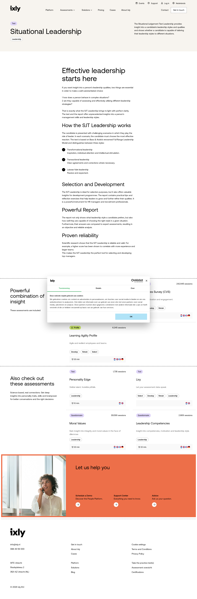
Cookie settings (139, 544)
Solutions (86, 10)
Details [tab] (98, 288)
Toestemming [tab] (64, 288)
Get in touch (178, 10)
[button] (68, 10)
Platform (49, 10)
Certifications (138, 572)
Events (141, 3)
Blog (73, 572)
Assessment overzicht (142, 567)
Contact (164, 10)
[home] (15, 10)
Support (154, 3)
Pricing (101, 10)
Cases (113, 10)
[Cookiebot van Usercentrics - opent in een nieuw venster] (133, 280)
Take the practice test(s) (143, 563)
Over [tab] (133, 288)
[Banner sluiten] (146, 281)
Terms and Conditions (142, 549)
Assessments (66, 10)
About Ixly (125, 10)
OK (131, 317)
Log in (166, 3)
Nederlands (180, 3)
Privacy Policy (138, 554)
